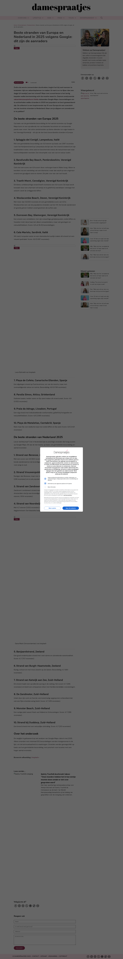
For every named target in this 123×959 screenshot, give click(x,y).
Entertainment (87, 18)
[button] (61, 487)
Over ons (22, 18)
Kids (49, 18)
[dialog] (61, 479)
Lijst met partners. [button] (68, 495)
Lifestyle (37, 18)
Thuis (71, 18)
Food (60, 18)
